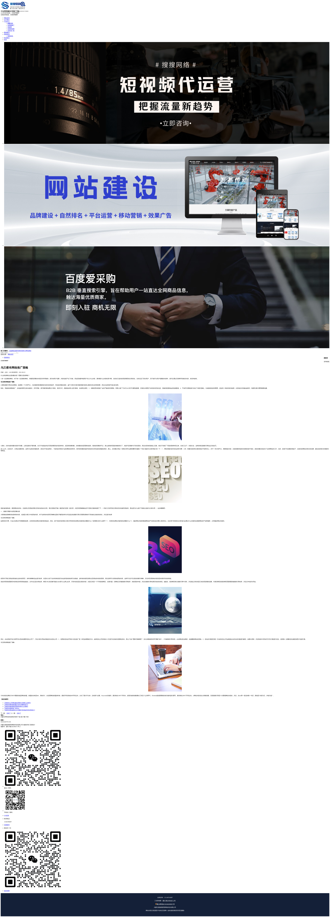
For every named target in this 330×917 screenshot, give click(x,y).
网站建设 (28, 350)
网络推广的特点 (11, 708)
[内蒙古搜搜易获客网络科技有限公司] (13, 9)
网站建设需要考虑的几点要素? (16, 706)
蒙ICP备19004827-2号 (169, 900)
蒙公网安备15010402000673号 (166, 904)
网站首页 (10, 354)
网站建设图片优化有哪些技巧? (16, 704)
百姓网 (11, 350)
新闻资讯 (7, 357)
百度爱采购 (16, 350)
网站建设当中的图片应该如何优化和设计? (19, 710)
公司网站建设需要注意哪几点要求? (17, 703)
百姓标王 (23, 350)
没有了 (9, 713)
